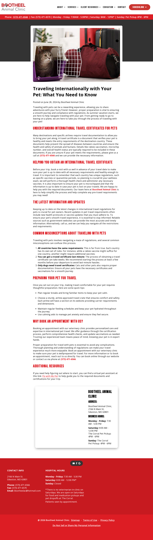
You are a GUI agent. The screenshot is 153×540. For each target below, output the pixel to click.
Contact (122, 7)
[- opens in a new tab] (76, 463)
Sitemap (75, 520)
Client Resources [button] (89, 7)
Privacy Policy (107, 520)
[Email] (74, 463)
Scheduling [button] (138, 7)
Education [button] (108, 7)
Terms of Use (90, 520)
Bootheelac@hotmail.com (24, 490)
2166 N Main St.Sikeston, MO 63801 (17, 478)
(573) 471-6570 (17, 487)
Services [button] (72, 7)
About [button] (60, 7)
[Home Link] (13, 7)
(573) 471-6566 (20, 17)
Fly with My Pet (50, 376)
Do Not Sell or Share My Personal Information (77, 525)
